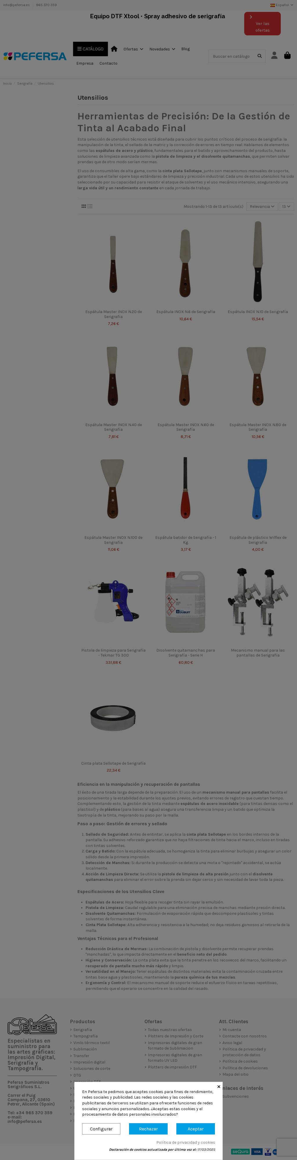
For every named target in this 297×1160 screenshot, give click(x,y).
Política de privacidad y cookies (185, 1142)
